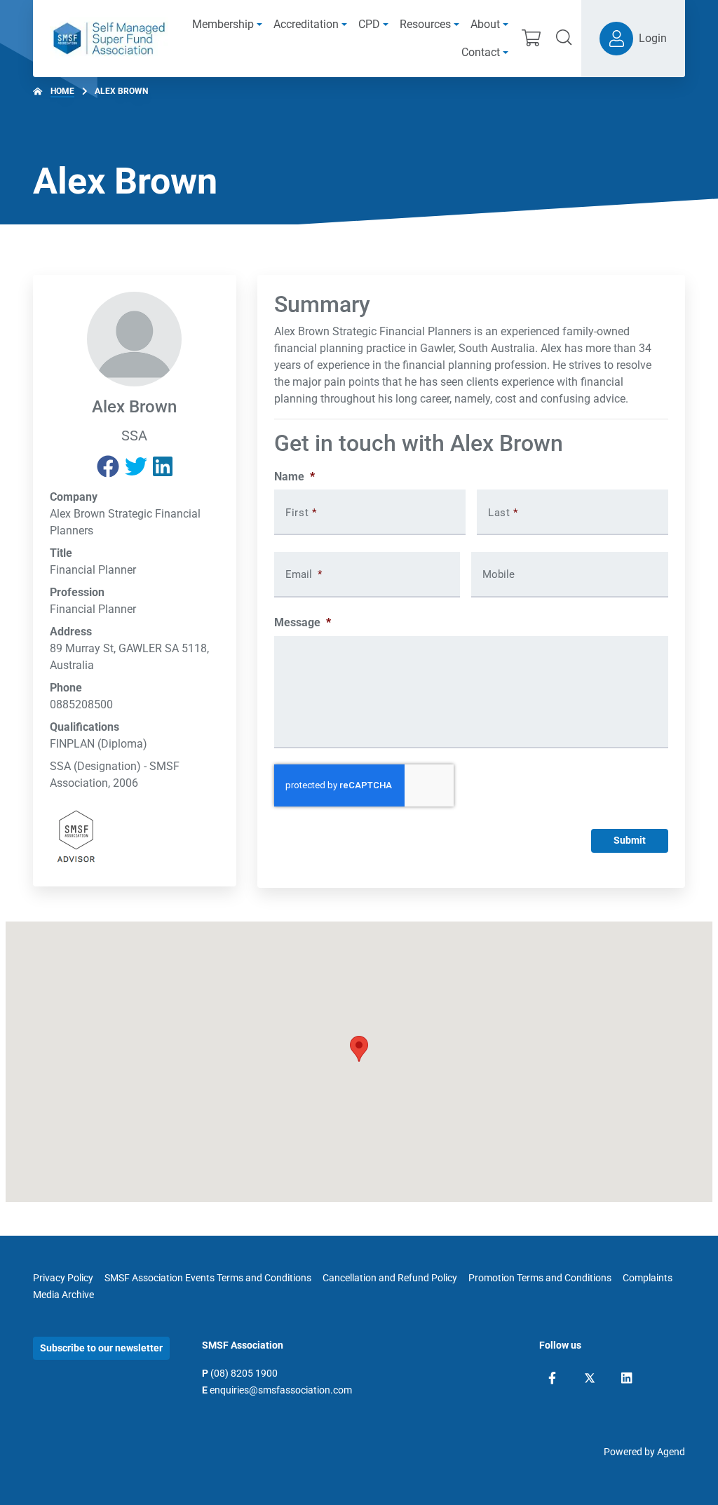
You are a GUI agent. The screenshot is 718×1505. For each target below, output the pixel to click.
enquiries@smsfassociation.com (281, 1390)
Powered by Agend (644, 1451)
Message (302, 622)
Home (62, 91)
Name (294, 476)
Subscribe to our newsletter (101, 1348)
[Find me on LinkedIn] (162, 467)
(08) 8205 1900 (244, 1373)
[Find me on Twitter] (136, 467)
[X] (589, 1378)
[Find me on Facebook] (108, 467)
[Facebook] (552, 1378)
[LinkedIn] (626, 1378)
